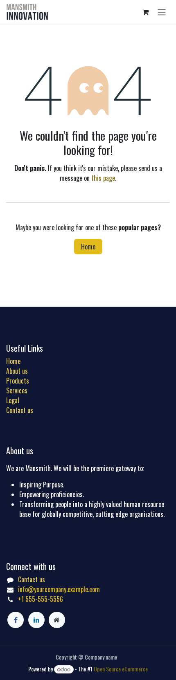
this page (103, 178)
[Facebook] (15, 620)
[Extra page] (57, 620)
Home (88, 246)
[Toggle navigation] (161, 11)
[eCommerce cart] (145, 12)
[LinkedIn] (36, 620)
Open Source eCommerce (121, 668)
